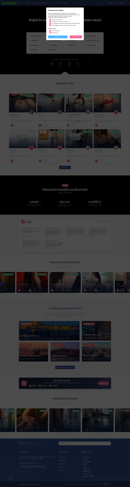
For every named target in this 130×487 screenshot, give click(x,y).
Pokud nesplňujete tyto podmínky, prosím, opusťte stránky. (64, 25)
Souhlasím (58, 36)
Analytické (55, 32)
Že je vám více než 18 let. (57, 19)
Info (59, 30)
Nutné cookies (56, 30)
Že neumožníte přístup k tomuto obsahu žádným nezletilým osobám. (66, 23)
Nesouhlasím (76, 36)
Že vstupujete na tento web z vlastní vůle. (60, 21)
